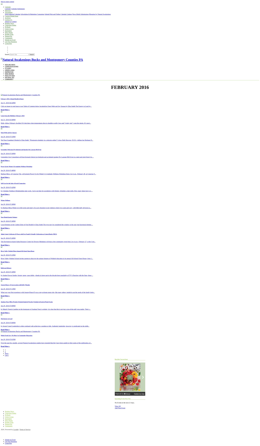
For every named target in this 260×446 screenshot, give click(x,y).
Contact (14, 21)
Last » (7, 355)
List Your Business (11, 42)
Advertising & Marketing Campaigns (32, 14)
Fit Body (8, 27)
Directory (8, 10)
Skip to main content (7, 2)
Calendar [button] (8, 7)
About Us (8, 21)
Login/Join (8, 43)
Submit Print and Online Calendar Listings (58, 14)
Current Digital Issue (11, 16)
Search (7, 54)
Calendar (8, 9)
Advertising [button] (8, 12)
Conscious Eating (10, 25)
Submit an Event (10, 40)
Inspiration (8, 31)
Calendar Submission (18, 9)
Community (8, 38)
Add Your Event (120, 408)
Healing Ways (9, 23)
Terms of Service (25, 429)
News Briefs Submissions (80, 14)
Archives (8, 18)
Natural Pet (8, 36)
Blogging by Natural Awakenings (100, 14)
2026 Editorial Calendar (12, 14)
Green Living (9, 29)
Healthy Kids (9, 34)
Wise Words (9, 32)
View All (118, 406)
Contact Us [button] (8, 20)
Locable (15, 429)
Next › (7, 353)
